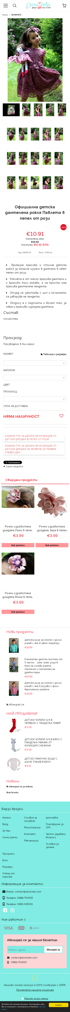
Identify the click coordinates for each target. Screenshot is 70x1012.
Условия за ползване (30, 819)
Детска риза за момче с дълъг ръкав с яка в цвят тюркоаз (43, 641)
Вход (5, 824)
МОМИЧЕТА (16, 15)
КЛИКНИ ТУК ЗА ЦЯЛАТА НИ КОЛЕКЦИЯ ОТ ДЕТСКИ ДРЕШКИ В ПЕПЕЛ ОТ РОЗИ (31, 437)
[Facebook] (5, 910)
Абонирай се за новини (21, 786)
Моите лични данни (36, 998)
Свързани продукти (21, 480)
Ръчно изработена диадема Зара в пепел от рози (52, 528)
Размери (7, 866)
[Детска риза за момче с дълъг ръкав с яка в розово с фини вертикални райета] (14, 688)
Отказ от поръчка (8, 875)
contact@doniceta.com (28, 891)
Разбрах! (58, 1005)
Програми (8, 853)
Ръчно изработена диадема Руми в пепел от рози (18, 528)
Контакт (29, 833)
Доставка (52, 817)
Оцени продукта (14, 466)
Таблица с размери (55, 354)
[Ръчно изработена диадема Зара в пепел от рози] (52, 517)
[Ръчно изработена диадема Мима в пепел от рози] (18, 573)
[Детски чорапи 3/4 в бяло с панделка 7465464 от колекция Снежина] (14, 745)
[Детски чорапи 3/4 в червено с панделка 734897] (14, 725)
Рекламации (31, 840)
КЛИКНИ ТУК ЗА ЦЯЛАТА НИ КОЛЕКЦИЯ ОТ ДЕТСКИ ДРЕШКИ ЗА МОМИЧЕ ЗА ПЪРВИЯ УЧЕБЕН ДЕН (31, 449)
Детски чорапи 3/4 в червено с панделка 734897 (43, 721)
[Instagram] (13, 910)
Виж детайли (18, 545)
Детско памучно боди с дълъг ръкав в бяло (41, 760)
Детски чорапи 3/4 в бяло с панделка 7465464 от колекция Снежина (43, 742)
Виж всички (13, 792)
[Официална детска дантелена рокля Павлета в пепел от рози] (26, 109)
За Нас (6, 830)
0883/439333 (25, 903)
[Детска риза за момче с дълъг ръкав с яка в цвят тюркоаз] (14, 645)
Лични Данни (9, 837)
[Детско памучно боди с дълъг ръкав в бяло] (14, 764)
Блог (5, 860)
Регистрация (32, 827)
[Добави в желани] (61, 416)
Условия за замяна (52, 845)
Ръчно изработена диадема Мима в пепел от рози (18, 595)
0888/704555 (25, 897)
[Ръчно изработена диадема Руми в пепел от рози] (18, 506)
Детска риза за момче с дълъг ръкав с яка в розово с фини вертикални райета (43, 686)
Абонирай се (16, 704)
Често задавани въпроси (56, 835)
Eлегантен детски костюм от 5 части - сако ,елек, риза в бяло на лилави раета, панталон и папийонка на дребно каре (44, 665)
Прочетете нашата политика (35, 989)
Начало (5, 15)
